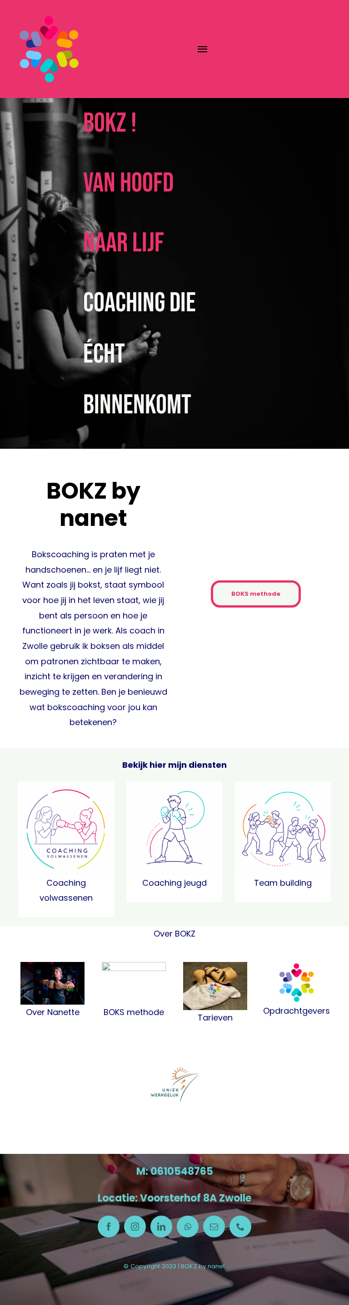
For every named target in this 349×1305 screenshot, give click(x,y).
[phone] (240, 1226)
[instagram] (135, 1226)
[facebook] (109, 1226)
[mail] (214, 1226)
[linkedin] (161, 1226)
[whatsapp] (188, 1226)
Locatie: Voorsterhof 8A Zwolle (174, 1198)
